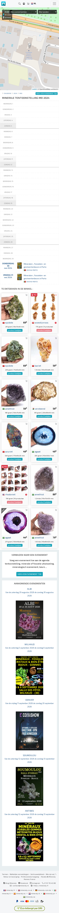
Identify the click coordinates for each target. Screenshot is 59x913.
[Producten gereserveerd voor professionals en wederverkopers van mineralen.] (56, 323)
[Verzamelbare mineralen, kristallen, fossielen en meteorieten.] (3, 4)
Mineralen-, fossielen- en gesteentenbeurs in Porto (35, 267)
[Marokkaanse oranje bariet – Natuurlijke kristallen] (44, 349)
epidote (9, 322)
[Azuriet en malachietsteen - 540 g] (14, 435)
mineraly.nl (35, 893)
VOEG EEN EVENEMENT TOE (30, 574)
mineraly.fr (10, 890)
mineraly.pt (50, 893)
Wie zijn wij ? (51, 874)
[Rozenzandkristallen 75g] (44, 306)
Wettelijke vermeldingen (19, 874)
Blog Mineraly (11, 883)
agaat (37, 451)
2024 (15, 93)
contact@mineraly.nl (21, 886)
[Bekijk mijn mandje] (28, 3)
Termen (5, 874)
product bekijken (14, 330)
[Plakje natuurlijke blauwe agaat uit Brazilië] (44, 435)
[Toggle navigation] (54, 3)
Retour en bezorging (11, 877)
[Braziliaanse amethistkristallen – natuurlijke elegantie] (44, 521)
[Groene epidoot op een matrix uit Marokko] (14, 306)
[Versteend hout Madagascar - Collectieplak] (44, 392)
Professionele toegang (30, 877)
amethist (9, 408)
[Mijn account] (24, 3)
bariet (37, 365)
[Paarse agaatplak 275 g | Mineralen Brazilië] (14, 521)
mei (20, 93)
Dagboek (7, 93)
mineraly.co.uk (26, 890)
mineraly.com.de (44, 890)
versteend (39, 408)
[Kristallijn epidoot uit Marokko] (14, 349)
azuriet (9, 451)
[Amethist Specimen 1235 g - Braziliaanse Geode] (44, 478)
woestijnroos (41, 322)
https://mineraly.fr (40, 886)
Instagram (35, 883)
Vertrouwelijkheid (37, 874)
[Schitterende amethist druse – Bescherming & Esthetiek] (14, 392)
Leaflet (34, 89)
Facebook (24, 883)
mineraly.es (21, 893)
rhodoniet (10, 494)
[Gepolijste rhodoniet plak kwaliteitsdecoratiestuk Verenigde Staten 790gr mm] (14, 478)
